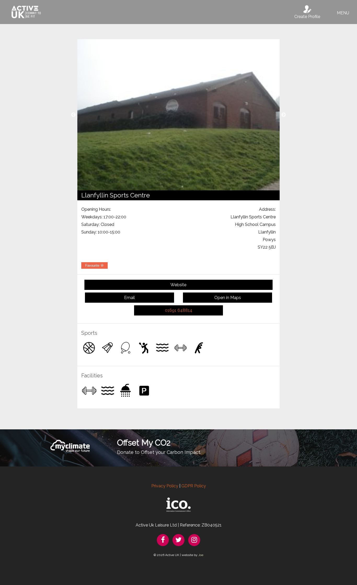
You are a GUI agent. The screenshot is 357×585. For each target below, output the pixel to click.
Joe (200, 555)
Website (178, 284)
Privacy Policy (164, 485)
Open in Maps (227, 297)
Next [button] (283, 115)
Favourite (92, 265)
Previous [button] (73, 115)
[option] (178, 114)
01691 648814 (178, 310)
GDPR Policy (193, 485)
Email (129, 297)
